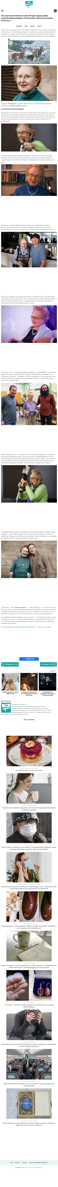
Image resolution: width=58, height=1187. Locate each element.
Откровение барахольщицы (29, 1121)
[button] (9, 39)
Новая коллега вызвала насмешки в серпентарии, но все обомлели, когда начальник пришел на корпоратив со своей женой (29, 888)
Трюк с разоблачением (29, 924)
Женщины (19, 26)
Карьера (32, 26)
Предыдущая (11, 664)
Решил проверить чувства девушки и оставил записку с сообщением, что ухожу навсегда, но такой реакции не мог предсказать (29, 966)
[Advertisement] (29, 210)
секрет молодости (20, 627)
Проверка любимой (29, 963)
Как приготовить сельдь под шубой (29, 770)
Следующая (47, 664)
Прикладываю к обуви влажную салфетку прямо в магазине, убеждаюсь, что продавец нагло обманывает (29, 927)
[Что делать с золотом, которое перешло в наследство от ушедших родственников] (29, 986)
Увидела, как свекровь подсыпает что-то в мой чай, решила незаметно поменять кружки (29, 809)
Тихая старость (29, 845)
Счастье (39, 26)
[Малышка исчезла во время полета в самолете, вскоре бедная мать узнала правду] (29, 1065)
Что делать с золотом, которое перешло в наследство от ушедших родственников (29, 1006)
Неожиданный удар (29, 1042)
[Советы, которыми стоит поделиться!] (29, 4)
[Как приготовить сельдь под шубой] (29, 751)
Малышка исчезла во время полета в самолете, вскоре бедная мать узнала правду (29, 1085)
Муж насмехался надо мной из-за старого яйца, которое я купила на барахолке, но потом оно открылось (29, 1124)
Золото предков (29, 1002)
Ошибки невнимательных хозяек (29, 768)
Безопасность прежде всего (29, 1081)
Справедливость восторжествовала (29, 884)
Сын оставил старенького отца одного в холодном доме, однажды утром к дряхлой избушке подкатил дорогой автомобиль (29, 848)
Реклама (24, 1162)
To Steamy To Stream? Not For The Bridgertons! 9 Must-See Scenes (29, 693)
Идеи (26, 26)
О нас (11, 1162)
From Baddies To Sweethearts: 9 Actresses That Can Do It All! (47, 693)
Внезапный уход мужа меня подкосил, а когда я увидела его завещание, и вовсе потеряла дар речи (29, 1045)
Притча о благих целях (29, 805)
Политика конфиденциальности (38, 1162)
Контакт (17, 1162)
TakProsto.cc (20, 1167)
